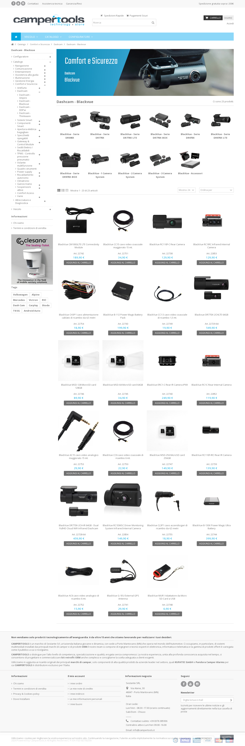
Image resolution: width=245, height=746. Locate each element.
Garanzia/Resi (74, 3)
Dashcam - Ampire (25, 96)
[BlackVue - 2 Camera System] (130, 159)
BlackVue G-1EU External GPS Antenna (123, 597)
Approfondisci (203, 738)
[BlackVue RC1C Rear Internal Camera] (211, 361)
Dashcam (22, 90)
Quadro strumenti (27, 168)
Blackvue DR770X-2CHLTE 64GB (211, 314)
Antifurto (22, 87)
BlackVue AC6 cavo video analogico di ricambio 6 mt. (78, 597)
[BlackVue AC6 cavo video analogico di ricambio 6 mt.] (78, 571)
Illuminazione (22, 77)
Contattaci (33, 3)
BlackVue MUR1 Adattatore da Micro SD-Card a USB (167, 597)
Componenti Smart (23, 125)
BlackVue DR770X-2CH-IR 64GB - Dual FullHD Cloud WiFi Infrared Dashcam (78, 527)
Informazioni (19, 216)
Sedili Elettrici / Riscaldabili (25, 149)
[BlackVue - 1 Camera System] (100, 159)
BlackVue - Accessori (190, 173)
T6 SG (16, 310)
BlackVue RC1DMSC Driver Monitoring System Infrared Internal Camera (123, 527)
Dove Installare (21, 699)
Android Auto (32, 310)
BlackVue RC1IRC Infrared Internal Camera (211, 246)
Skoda (46, 305)
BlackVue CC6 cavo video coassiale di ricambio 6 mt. (123, 456)
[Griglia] (58, 190)
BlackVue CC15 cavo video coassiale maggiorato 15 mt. (123, 246)
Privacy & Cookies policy (26, 693)
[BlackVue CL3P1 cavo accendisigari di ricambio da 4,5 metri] (167, 501)
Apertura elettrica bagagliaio (26, 131)
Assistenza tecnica (52, 3)
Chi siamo (18, 222)
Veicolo (17, 209)
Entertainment (23, 71)
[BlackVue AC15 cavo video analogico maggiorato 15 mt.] (78, 431)
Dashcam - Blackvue (25, 102)
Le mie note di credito (81, 688)
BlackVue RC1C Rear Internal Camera (212, 384)
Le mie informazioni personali (86, 699)
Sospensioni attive (24, 188)
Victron (33, 300)
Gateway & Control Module (25, 143)
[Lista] (63, 190)
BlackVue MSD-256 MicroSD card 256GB (167, 456)
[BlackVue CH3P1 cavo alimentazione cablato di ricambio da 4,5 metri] (78, 290)
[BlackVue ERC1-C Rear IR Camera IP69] (167, 361)
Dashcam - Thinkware (25, 115)
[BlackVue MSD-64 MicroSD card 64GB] (122, 361)
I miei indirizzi (77, 693)
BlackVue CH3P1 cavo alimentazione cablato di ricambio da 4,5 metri (78, 316)
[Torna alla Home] (12, 44)
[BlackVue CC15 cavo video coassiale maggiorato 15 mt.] (122, 220)
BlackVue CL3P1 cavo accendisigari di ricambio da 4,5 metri (167, 527)
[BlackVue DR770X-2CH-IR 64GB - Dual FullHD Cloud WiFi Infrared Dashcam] (78, 501)
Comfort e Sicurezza (26, 83)
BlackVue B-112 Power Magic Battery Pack (123, 316)
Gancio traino (24, 183)
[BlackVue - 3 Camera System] (160, 159)
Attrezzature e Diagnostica (23, 202)
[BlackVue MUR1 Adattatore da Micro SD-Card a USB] (167, 571)
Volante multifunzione (24, 164)
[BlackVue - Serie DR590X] (69, 120)
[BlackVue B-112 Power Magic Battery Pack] (122, 290)
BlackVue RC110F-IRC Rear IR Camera (212, 455)
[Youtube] (18, 3)
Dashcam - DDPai (25, 109)
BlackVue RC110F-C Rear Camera (167, 244)
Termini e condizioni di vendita (29, 228)
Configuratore (21, 56)
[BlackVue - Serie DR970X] (190, 120)
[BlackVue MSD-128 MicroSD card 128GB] (78, 361)
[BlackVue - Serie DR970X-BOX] (69, 159)
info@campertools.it (144, 730)
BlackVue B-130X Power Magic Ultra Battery (212, 527)
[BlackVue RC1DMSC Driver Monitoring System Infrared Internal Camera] (122, 501)
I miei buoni (76, 704)
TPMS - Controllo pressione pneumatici (26, 156)
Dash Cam (19, 305)
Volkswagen (20, 294)
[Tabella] (67, 190)
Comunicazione (23, 68)
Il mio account (76, 676)
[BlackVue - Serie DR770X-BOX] (160, 120)
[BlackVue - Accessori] (190, 159)
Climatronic (23, 180)
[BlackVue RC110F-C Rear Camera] (167, 220)
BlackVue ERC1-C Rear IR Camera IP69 (167, 384)
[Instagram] (23, 3)
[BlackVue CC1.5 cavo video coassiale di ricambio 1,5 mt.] (167, 290)
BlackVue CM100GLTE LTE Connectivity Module (78, 246)
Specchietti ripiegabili (23, 137)
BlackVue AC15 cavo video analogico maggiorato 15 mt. (78, 456)
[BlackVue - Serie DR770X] (100, 120)
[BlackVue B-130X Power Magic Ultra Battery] (211, 501)
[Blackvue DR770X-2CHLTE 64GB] (211, 290)
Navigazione (22, 65)
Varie (20, 196)
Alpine (35, 294)
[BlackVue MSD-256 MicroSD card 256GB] (167, 431)
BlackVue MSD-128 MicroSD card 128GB (78, 386)
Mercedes (19, 300)
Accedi (230, 23)
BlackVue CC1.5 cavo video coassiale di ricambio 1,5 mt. (167, 316)
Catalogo (18, 61)
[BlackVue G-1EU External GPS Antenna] (122, 571)
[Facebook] (13, 3)
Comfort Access (25, 193)
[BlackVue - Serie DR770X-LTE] (130, 120)
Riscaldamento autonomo (25, 176)
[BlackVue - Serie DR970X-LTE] (220, 120)
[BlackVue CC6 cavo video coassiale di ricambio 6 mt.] (122, 431)
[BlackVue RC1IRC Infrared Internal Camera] (211, 220)
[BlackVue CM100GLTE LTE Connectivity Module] (78, 220)
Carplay (33, 305)
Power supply (24, 171)
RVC (44, 300)
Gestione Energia (24, 80)
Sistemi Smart (24, 120)
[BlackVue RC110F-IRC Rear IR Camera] (211, 431)
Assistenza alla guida (26, 74)
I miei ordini (76, 683)
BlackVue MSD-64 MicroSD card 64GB (123, 384)
